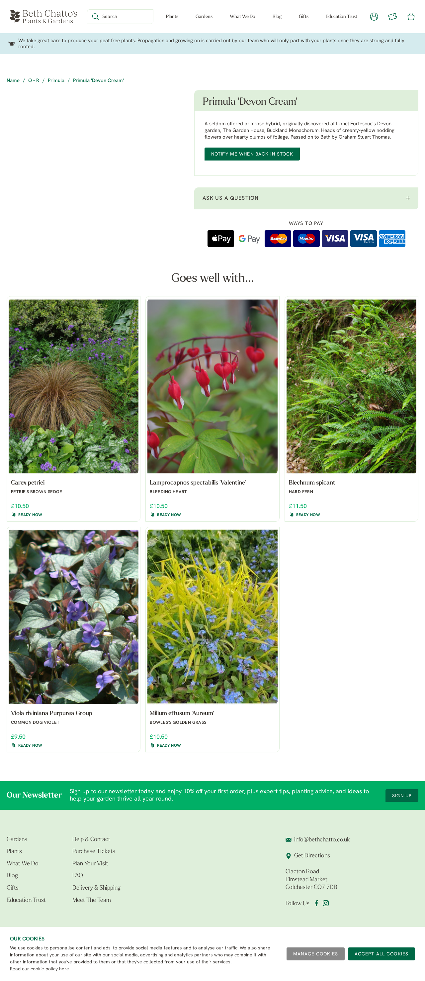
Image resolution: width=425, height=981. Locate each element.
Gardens (204, 16)
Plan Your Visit (90, 864)
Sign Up (402, 796)
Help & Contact (91, 840)
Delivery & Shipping (96, 888)
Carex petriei (27, 483)
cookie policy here (50, 969)
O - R (33, 80)
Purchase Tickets (93, 852)
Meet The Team (91, 901)
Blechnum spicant (312, 483)
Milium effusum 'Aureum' (182, 714)
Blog (277, 16)
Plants (172, 16)
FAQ (77, 876)
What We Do (242, 16)
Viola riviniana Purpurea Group (51, 714)
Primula (56, 80)
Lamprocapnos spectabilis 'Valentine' (198, 483)
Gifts (303, 16)
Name (13, 80)
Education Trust (341, 16)
